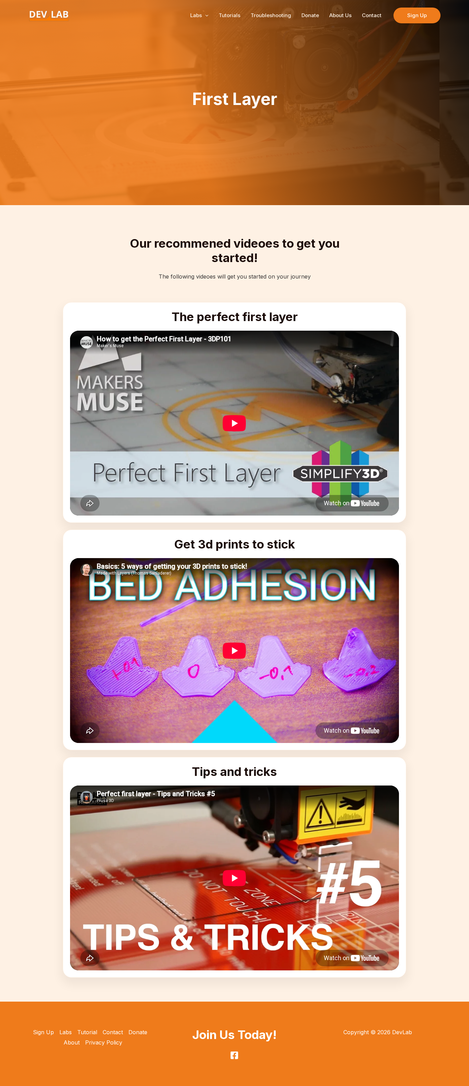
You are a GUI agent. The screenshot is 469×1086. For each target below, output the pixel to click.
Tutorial (87, 1032)
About (72, 1042)
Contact (371, 15)
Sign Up (43, 1032)
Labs (196, 15)
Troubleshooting (271, 15)
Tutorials (229, 15)
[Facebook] (234, 1055)
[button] (205, 15)
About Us (340, 15)
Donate (310, 15)
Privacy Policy (103, 1042)
